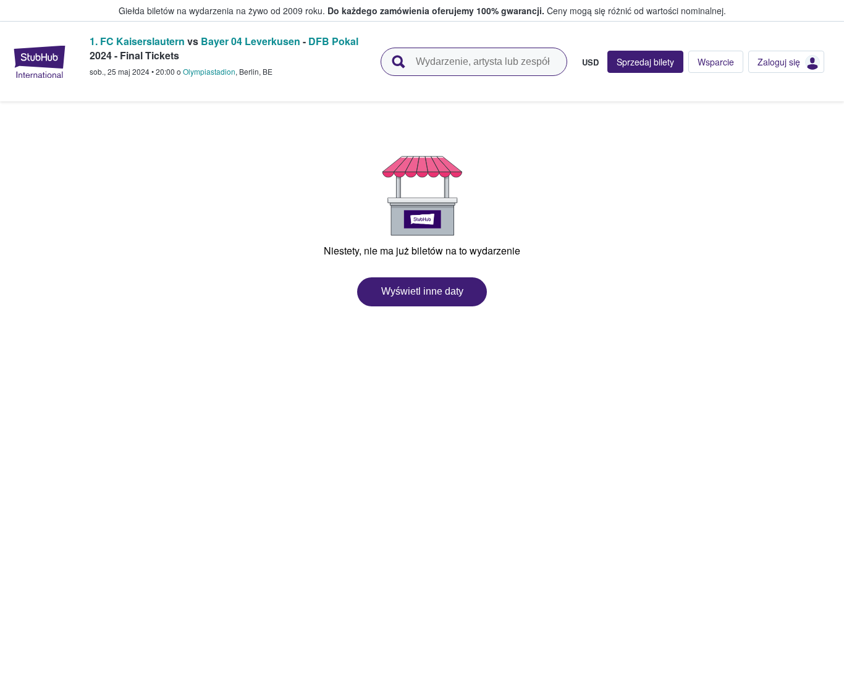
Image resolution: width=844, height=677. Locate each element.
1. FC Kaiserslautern (137, 41)
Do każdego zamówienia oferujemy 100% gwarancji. (435, 10)
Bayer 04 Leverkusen (250, 41)
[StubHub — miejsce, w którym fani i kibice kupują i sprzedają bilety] (39, 61)
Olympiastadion (209, 71)
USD (590, 61)
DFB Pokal (333, 41)
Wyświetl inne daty (422, 291)
